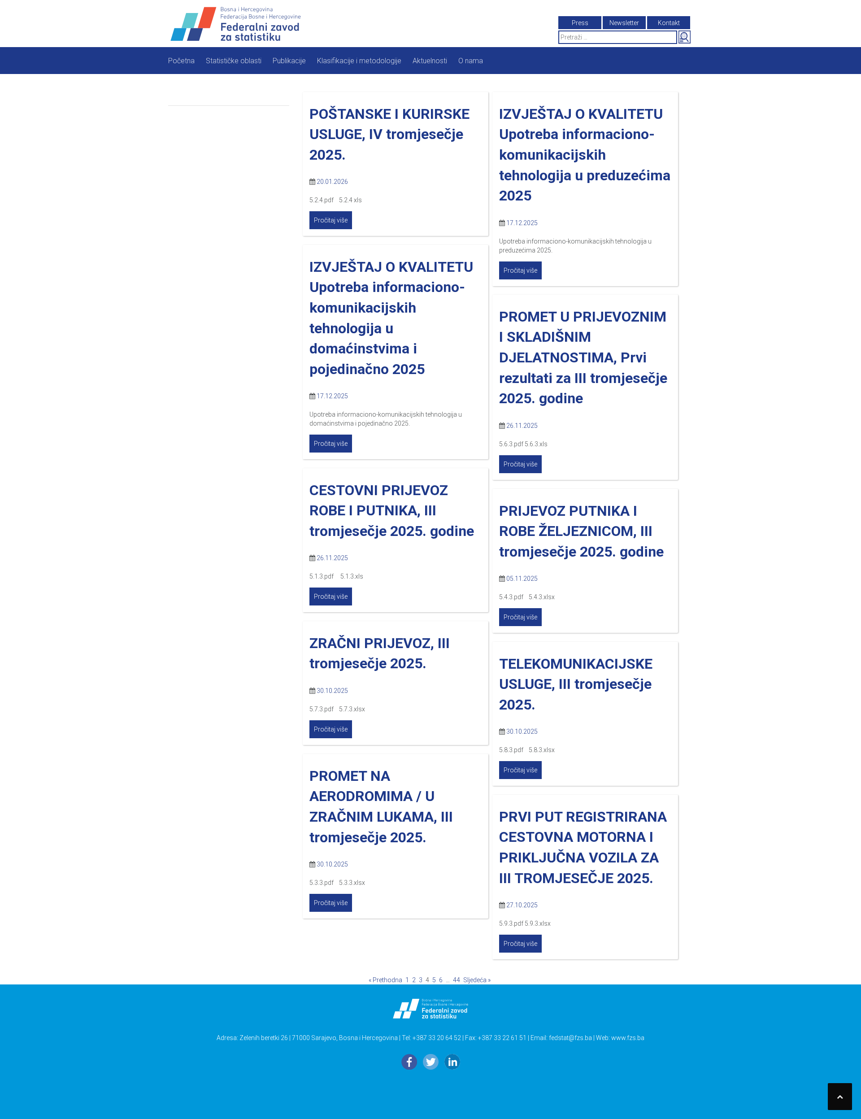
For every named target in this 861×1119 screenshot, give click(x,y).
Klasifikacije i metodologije (359, 61)
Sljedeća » (477, 980)
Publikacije (289, 61)
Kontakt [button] (669, 22)
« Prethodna (385, 980)
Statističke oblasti (233, 61)
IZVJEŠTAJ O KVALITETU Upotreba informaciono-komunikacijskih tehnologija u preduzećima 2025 (584, 155)
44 (456, 980)
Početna (181, 61)
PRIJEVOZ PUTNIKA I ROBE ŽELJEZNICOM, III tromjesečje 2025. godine (581, 531)
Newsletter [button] (624, 22)
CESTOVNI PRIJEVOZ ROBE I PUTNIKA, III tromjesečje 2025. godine (391, 511)
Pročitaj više (331, 220)
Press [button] (580, 22)
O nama (470, 61)
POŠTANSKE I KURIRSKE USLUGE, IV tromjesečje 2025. (389, 134)
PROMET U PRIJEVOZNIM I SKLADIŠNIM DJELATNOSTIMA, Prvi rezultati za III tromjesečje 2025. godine (583, 357)
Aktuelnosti (430, 61)
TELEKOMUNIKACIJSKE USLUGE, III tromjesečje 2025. (575, 684)
